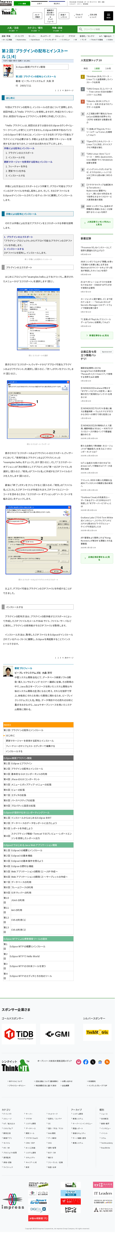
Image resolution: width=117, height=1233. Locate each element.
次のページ (69, 90)
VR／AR (6, 1147)
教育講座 (85, 4)
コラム (103, 1138)
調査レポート (78, 1128)
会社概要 (65, 1085)
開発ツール (30, 1133)
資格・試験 (7, 1162)
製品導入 (57, 3)
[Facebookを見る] (85, 1062)
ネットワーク (45, 36)
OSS (50, 1143)
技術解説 (104, 1118)
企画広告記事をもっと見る (99, 558)
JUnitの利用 (18, 900)
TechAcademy (107, 1143)
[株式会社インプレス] (13, 1201)
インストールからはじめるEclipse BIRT (31, 817)
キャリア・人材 (31, 1162)
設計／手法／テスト (55, 1128)
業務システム (78, 1118)
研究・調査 (101, 2)
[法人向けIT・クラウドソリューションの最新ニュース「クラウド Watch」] (71, 1194)
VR (76, 40)
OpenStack (35, 40)
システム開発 (31, 1123)
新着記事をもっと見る (99, 335)
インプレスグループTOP (97, 1085)
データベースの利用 (21, 882)
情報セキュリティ (79, 1133)
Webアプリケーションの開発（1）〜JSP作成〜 (34, 871)
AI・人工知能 (7, 40)
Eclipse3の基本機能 (22, 855)
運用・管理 (52, 1147)
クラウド (71, 36)
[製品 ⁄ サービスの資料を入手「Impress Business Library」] (103, 1202)
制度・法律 (52, 1167)
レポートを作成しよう (22, 828)
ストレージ (59, 36)
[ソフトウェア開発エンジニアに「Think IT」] (71, 1185)
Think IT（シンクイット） (14, 11)
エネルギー (72, 4)
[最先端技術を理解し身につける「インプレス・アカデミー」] (103, 1210)
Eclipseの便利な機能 (22, 866)
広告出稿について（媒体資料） (47, 1081)
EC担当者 (80, 2)
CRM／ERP (30, 1143)
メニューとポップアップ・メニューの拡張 (31, 784)
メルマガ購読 (37, 15)
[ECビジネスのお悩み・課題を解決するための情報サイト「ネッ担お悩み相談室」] (38, 1219)
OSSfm (110, 40)
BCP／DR (52, 1152)
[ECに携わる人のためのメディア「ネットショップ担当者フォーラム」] (71, 1202)
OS (49, 1123)
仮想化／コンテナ (87, 36)
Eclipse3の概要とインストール (27, 850)
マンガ (84, 40)
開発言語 (7, 1133)
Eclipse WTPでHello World (25, 956)
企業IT (39, 3)
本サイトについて (15, 1081)
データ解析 (52, 1138)
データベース (31, 1128)
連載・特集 (6, 36)
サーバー (32, 36)
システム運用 (31, 1152)
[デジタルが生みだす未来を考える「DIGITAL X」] (38, 1210)
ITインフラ (19, 36)
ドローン (79, 4)
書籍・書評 (105, 1123)
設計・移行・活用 (15, 60)
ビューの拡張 (18, 789)
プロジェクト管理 (10, 1152)
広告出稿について (93, 15)
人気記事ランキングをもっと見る (99, 223)
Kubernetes (21, 40)
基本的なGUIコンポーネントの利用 (29, 774)
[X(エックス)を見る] (92, 1062)
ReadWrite (105, 1147)
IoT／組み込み (105, 36)
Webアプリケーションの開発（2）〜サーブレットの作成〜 (39, 876)
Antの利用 (16, 910)
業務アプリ (7, 1138)
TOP (5, 60)
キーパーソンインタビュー (82, 1123)
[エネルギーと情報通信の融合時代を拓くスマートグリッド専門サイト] (38, 1202)
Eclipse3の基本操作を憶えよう (27, 861)
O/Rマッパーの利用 (21, 892)
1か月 (108, 68)
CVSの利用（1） (18, 920)
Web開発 (52, 1133)
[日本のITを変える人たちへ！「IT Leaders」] (103, 1194)
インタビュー (65, 40)
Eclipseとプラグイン (27, 116)
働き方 (50, 1157)
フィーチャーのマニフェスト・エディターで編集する (30, 746)
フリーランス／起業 (55, 1162)
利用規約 (92, 1081)
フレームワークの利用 (22, 887)
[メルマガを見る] (78, 1062)
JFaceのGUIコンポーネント (25, 779)
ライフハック (8, 1167)
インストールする (14, 751)
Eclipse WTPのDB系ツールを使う (28, 966)
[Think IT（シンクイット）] (15, 1069)
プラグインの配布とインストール (27, 768)
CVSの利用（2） (18, 929)
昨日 (86, 68)
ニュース (104, 1114)
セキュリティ (30, 1157)
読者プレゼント (64, 15)
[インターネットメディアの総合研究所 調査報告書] (38, 1194)
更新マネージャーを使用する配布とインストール (30, 740)
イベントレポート (50, 40)
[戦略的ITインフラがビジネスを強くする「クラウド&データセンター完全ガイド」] (38, 1185)
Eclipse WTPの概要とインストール (28, 946)
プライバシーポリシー (17, 1085)
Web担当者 (72, 2)
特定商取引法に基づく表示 (46, 1085)
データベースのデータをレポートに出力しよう (34, 823)
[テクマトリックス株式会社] (97, 1032)
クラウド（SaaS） (32, 1138)
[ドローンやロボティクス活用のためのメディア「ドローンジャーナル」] (71, 1210)
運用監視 (7, 1157)
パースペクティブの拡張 (23, 800)
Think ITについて (79, 15)
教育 (27, 1167)
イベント (104, 1133)
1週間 (97, 68)
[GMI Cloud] (57, 1034)
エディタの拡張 (18, 795)
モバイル (6, 1143)
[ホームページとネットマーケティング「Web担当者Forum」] (103, 1185)
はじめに (10, 735)
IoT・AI (86, 2)
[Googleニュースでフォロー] (100, 1062)
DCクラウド (93, 2)
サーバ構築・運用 (79, 1138)
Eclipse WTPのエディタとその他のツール (31, 976)
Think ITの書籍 (97, 40)
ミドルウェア (8, 1128)
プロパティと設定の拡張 (23, 805)
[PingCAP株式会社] (19, 1034)
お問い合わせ (67, 1081)
